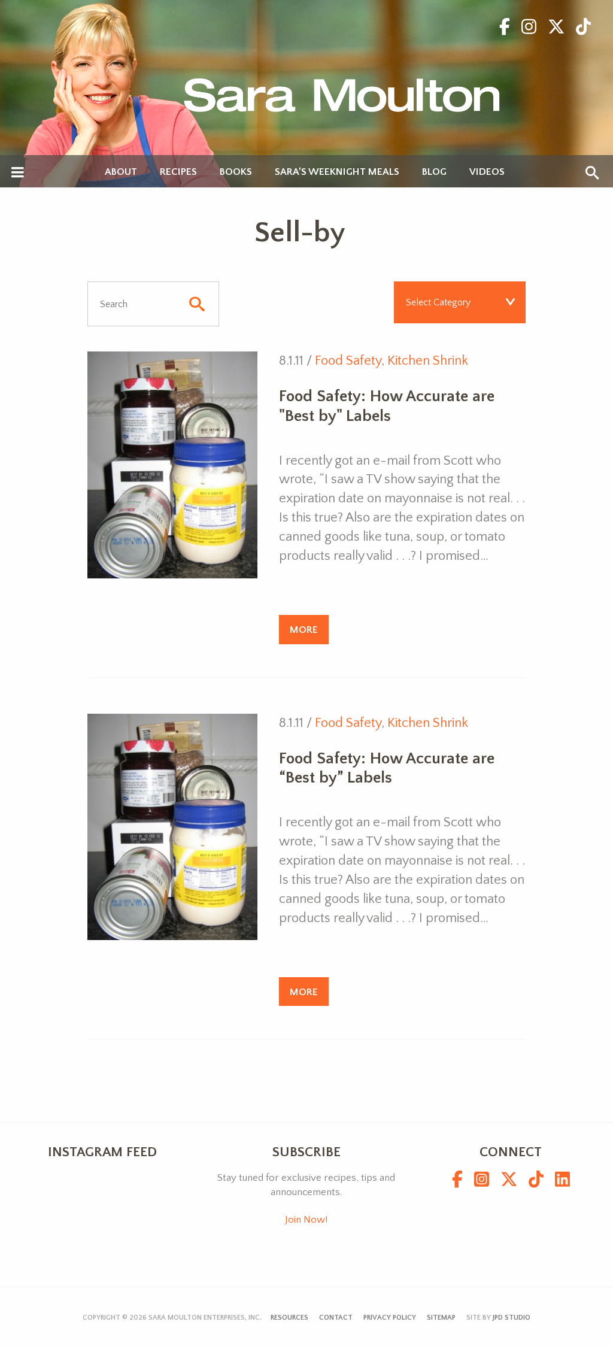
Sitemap (441, 1317)
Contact (336, 1317)
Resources (289, 1317)
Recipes (178, 172)
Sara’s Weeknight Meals (337, 172)
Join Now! (306, 1219)
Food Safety (348, 360)
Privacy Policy (389, 1317)
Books (236, 172)
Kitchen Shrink (427, 360)
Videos (487, 172)
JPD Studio (511, 1317)
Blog (434, 172)
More (304, 629)
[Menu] (17, 173)
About (121, 172)
